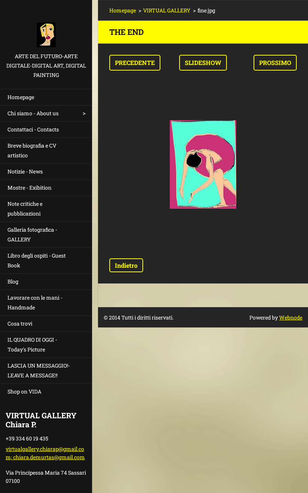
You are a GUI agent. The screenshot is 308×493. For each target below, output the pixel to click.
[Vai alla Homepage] (46, 25)
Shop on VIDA (24, 391)
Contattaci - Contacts (33, 129)
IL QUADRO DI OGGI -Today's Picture (32, 344)
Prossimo (275, 62)
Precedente (135, 62)
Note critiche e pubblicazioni (25, 208)
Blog (13, 281)
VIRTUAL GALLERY (166, 10)
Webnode (290, 317)
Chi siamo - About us (33, 113)
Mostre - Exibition (29, 187)
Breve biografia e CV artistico (32, 150)
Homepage (21, 97)
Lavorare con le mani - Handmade (35, 302)
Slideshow (203, 62)
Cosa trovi (20, 323)
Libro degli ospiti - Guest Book (37, 260)
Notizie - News (25, 171)
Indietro (126, 265)
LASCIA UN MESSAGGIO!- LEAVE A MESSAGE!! (39, 370)
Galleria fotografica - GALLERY (32, 234)
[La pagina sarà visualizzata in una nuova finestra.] (203, 164)
